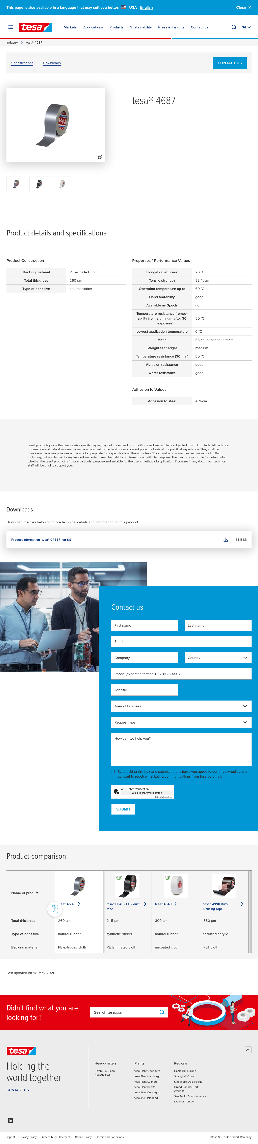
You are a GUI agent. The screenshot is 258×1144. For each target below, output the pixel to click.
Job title (120, 690)
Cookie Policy (83, 1137)
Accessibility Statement (56, 1137)
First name (122, 625)
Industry (12, 42)
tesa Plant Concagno (147, 1092)
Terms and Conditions (110, 1137)
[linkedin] (10, 1121)
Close (241, 7)
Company (122, 658)
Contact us (230, 63)
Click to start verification (147, 792)
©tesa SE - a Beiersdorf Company (231, 1137)
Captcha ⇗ (164, 797)
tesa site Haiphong (146, 1097)
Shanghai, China (184, 1076)
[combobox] (218, 657)
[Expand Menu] (10, 27)
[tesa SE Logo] (35, 27)
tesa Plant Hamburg (146, 1076)
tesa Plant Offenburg (147, 1070)
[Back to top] (248, 1049)
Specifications (22, 63)
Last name (196, 625)
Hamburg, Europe (185, 1070)
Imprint (10, 1137)
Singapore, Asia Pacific (188, 1081)
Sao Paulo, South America (190, 1096)
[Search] (234, 27)
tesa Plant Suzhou (145, 1081)
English (146, 7)
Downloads (52, 63)
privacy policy (229, 771)
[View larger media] (100, 157)
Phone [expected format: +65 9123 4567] (148, 674)
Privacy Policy (28, 1137)
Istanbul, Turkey (184, 1101)
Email (118, 641)
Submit (123, 809)
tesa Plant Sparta (144, 1087)
